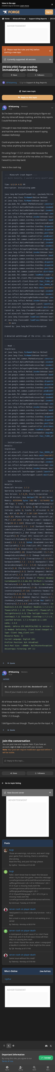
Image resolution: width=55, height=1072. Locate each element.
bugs (11, 850)
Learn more (5, 4)
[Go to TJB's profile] (5, 931)
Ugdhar (14, 865)
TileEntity (15, 924)
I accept (47, 1057)
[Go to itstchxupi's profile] (5, 872)
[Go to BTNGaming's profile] (3, 82)
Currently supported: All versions (21, 59)
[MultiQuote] (3, 663)
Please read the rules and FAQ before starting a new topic (21, 51)
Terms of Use (7, 1061)
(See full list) (45, 971)
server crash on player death (22, 909)
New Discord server (15, 792)
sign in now (15, 747)
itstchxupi (15, 903)
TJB (13, 948)
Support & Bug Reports (36, 82)
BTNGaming (11, 82)
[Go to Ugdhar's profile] (5, 850)
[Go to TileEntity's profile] (5, 910)
